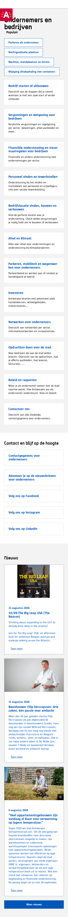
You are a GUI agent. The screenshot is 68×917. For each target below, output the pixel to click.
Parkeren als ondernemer (23, 42)
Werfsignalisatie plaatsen (23, 52)
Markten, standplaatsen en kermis (29, 61)
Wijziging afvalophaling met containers (31, 71)
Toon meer (17, 648)
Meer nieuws (34, 904)
